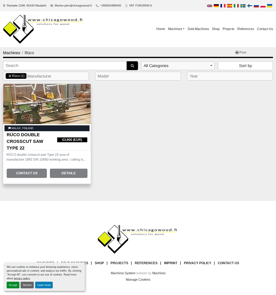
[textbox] (41, 76)
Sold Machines (198, 29)
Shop (216, 29)
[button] (176, 29)
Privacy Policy (197, 263)
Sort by (245, 65)
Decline (27, 285)
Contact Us (265, 29)
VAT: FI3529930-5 (140, 5)
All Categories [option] (156, 65)
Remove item (10, 76)
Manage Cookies (138, 279)
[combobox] (178, 65)
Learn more (44, 285)
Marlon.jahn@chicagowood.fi (73, 5)
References (245, 29)
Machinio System (123, 273)
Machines (175, 29)
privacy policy (22, 278)
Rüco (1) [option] (15, 76)
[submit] (132, 65)
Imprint (170, 263)
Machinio (158, 273)
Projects (228, 29)
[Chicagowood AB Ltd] (138, 239)
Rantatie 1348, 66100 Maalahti (26, 5)
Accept (13, 285)
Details (69, 173)
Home (160, 29)
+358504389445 (110, 5)
